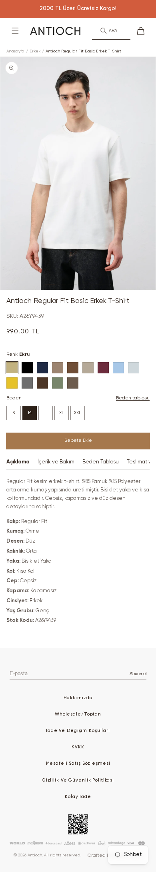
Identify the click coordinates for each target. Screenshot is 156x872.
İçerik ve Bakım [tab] (56, 462)
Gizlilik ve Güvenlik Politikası (78, 780)
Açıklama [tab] (18, 462)
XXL (77, 413)
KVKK (78, 747)
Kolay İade (78, 796)
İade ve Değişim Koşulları (78, 730)
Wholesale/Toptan (78, 714)
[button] (15, 31)
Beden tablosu (133, 398)
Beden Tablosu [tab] (100, 462)
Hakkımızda (78, 698)
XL (61, 413)
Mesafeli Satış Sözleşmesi (78, 763)
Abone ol (138, 673)
